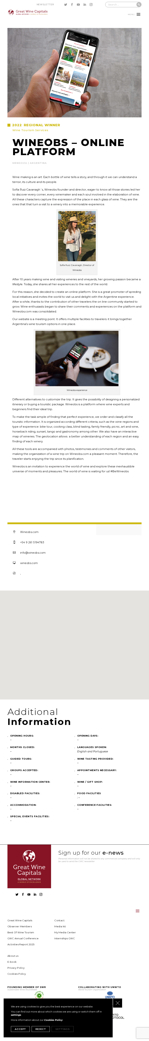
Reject (40, 1029)
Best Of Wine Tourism (20, 932)
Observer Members (19, 926)
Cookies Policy (16, 974)
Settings (62, 1029)
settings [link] (16, 1014)
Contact (59, 920)
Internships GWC (64, 938)
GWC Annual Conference (23, 938)
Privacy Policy (16, 968)
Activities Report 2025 (21, 944)
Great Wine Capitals (19, 920)
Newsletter (45, 4)
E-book (12, 962)
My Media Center (65, 932)
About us (12, 956)
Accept (20, 1029)
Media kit (60, 926)
